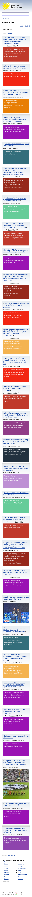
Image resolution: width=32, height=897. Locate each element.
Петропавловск (22, 868)
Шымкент (20, 876)
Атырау (6, 870)
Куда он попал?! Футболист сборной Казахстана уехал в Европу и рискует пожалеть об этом (14, 361)
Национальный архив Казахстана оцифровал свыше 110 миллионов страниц (14, 119)
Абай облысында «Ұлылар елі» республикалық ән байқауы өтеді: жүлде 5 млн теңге (15, 415)
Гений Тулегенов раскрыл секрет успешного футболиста (16, 598)
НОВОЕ (26, 26)
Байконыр (6, 872)
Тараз (19, 872)
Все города (6, 881)
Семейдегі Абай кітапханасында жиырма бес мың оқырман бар (15, 251)
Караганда (6, 876)
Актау (5, 861)
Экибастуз (20, 879)
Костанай (20, 861)
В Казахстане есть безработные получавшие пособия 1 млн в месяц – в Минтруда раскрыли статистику (16, 277)
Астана (6, 868)
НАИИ (16, 26)
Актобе (6, 864)
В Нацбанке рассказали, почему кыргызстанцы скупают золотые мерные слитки (15, 441)
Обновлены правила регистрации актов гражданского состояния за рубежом (15, 92)
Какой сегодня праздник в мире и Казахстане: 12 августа (16, 804)
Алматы (6, 866)
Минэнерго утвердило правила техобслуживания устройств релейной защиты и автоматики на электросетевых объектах (15, 545)
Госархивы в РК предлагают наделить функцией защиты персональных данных (14, 685)
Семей (19, 870)
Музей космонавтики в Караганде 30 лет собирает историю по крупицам (16, 305)
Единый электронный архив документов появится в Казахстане (14, 711)
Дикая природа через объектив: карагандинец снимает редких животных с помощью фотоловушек (15, 332)
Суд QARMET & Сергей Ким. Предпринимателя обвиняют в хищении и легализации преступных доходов (14, 40)
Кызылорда (21, 864)
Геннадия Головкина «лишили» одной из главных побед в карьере (15, 388)
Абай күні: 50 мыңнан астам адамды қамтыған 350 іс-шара (14, 67)
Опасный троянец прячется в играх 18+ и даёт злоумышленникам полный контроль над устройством (14, 171)
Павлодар (20, 866)
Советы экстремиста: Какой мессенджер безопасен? (14, 518)
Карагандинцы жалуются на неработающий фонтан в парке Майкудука (15, 830)
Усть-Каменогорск (22, 874)
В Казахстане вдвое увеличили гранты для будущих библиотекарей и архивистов (15, 630)
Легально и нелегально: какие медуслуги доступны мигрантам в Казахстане (15, 572)
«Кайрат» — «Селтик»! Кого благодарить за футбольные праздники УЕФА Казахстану (14, 762)
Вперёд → (11, 33)
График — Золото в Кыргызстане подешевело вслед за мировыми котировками (16, 468)
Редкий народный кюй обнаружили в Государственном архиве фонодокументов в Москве (15, 657)
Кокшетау (6, 879)
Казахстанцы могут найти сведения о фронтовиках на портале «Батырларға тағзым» (14, 225)
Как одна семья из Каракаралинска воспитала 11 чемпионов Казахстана (14, 199)
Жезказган (6, 874)
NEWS (21, 26)
